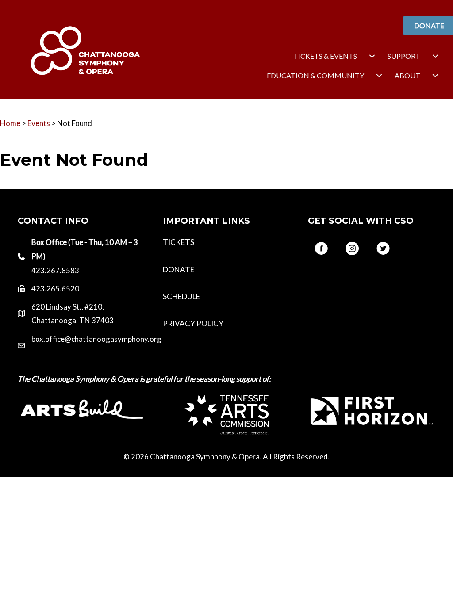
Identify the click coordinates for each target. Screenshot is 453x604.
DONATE (178, 269)
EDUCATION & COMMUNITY (315, 75)
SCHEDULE (181, 296)
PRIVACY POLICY (193, 323)
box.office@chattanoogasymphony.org (96, 339)
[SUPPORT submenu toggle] (435, 56)
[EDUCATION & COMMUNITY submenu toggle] (379, 75)
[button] (321, 248)
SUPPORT (404, 56)
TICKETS (178, 242)
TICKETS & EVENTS (325, 56)
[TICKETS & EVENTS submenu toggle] (372, 56)
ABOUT (407, 75)
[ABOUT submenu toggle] (435, 75)
